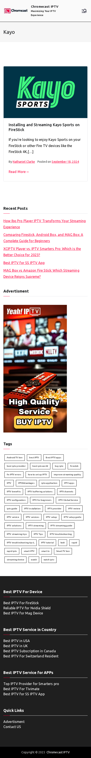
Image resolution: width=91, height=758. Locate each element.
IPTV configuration (16, 500)
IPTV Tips (38, 534)
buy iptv (59, 466)
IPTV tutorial (47, 542)
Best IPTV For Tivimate (21, 689)
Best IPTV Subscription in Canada (29, 651)
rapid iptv (12, 551)
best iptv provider (16, 466)
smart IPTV (29, 551)
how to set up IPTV (37, 474)
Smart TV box (63, 551)
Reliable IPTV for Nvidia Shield (27, 608)
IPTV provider (54, 508)
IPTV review (74, 508)
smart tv (45, 551)
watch (34, 559)
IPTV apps (69, 483)
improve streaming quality (67, 474)
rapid (74, 542)
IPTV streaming (36, 525)
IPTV (9, 483)
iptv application (49, 483)
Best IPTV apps (53, 457)
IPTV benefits (14, 491)
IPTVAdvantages (26, 483)
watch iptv (49, 559)
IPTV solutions (14, 525)
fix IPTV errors (14, 474)
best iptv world (40, 466)
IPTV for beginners (42, 500)
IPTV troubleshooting (61, 534)
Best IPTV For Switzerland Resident (30, 656)
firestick (74, 466)
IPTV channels (66, 491)
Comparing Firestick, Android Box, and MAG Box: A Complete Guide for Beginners (43, 238)
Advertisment (14, 722)
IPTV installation (32, 508)
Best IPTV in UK (15, 646)
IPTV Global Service (68, 500)
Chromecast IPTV (44, 6)
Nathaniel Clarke (24, 161)
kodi (63, 542)
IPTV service (13, 517)
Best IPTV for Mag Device (23, 613)
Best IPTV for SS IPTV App (24, 263)
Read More (17, 172)
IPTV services (32, 517)
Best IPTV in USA (16, 641)
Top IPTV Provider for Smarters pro (31, 684)
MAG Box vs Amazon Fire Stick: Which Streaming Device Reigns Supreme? (41, 273)
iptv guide (12, 508)
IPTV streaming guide (61, 525)
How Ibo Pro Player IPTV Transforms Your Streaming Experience (44, 224)
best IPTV (34, 457)
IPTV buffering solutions (40, 491)
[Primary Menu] (84, 11)
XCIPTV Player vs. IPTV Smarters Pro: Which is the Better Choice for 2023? (42, 252)
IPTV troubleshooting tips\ (20, 542)
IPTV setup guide (72, 517)
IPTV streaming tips (17, 534)
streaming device (15, 559)
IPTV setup (51, 517)
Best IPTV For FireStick (21, 603)
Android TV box (14, 457)
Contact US (12, 727)
